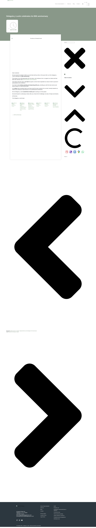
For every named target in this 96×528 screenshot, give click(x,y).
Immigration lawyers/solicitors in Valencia (60, 510)
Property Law (56, 507)
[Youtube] (22, 520)
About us (69, 3)
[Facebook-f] (17, 520)
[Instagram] (19, 520)
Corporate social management (60, 517)
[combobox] (69, 42)
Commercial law (57, 512)
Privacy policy (43, 513)
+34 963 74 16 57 (20, 513)
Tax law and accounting (58, 513)
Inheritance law (57, 518)
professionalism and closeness (29, 79)
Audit (55, 506)
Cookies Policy (43, 515)
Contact (78, 3)
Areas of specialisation (59, 3)
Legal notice (42, 516)
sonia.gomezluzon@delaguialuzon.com (25, 516)
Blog (74, 3)
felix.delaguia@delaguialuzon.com (24, 515)
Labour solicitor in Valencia (59, 515)
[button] (74, 91)
